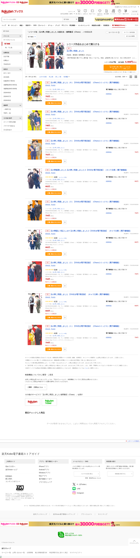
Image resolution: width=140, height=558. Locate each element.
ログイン (71, 11)
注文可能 (6, 56)
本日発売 (6, 77)
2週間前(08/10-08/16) (10, 85)
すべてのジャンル (9, 40)
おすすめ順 (43, 77)
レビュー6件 (63, 301)
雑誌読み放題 (96, 25)
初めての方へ (10, 466)
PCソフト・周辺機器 (68, 25)
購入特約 (8, 479)
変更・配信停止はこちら (92, 478)
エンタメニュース (84, 25)
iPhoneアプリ (44, 466)
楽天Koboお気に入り (100, 14)
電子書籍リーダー (45, 479)
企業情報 (30, 552)
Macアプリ (43, 476)
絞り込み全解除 (130, 36)
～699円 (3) (7, 109)
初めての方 (126, 13)
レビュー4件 (63, 333)
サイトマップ (102, 514)
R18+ (136, 25)
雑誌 (21, 25)
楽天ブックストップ (40, 514)
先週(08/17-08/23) (9, 81)
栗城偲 (47, 85)
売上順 (51, 77)
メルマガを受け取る (87, 474)
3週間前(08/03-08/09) (10, 88)
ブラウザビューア (45, 482)
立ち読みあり (8, 130)
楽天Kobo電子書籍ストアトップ (64, 514)
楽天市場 (134, 11)
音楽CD (28, 25)
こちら (86, 368)
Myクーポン (92, 13)
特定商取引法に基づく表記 (58, 552)
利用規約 (8, 476)
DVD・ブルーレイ (39, 25)
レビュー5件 (63, 177)
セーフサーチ (113, 32)
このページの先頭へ (133, 441)
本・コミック (12, 25)
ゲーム (50, 25)
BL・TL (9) (8, 47)
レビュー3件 (63, 270)
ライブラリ (113, 13)
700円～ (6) (7, 113)
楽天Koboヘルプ (11, 469)
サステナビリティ (76, 552)
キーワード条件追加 (129, 32)
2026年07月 (7, 96)
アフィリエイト (86, 514)
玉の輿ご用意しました (59, 89)
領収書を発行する (120, 474)
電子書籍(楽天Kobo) (118, 25)
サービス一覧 (134, 14)
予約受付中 (7, 64)
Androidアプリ (44, 469)
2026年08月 (7, 92)
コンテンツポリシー (12, 481)
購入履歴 (106, 13)
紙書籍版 (109, 94)
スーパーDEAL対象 (10, 122)
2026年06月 (7, 100)
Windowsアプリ (44, 473)
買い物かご (79, 13)
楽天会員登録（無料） (67, 13)
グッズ (57, 25)
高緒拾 (53, 85)
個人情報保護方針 (41, 552)
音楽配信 (106, 25)
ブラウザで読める (9, 126)
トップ (4, 25)
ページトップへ (134, 543)
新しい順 (58, 77)
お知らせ (85, 13)
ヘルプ (119, 13)
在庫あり (6, 60)
